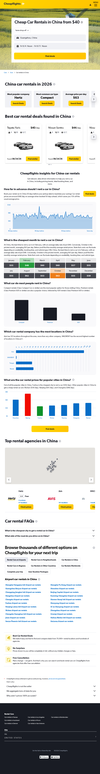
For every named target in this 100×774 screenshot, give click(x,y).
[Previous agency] (9, 480)
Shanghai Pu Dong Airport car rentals (66, 585)
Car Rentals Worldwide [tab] (70, 566)
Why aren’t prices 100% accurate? (21, 695)
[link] (18, 103)
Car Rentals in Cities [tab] (70, 560)
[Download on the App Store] (55, 757)
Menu (95, 2)
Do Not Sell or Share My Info (42, 751)
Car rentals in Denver (11, 723)
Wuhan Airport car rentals (16, 610)
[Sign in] (90, 5)
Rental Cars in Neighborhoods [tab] (43, 560)
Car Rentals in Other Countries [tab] (43, 566)
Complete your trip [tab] (15, 572)
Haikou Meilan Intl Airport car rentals (66, 618)
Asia (11, 72)
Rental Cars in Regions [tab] (16, 566)
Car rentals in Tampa (11, 717)
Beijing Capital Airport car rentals (65, 592)
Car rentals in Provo (34, 720)
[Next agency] (91, 480)
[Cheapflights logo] (12, 4)
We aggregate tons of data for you (21, 691)
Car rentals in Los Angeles (36, 717)
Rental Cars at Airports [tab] (16, 560)
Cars (5, 72)
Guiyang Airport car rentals (62, 621)
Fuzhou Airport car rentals (16, 603)
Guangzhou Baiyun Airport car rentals (21, 588)
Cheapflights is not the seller (19, 686)
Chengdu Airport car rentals (17, 599)
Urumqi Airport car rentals (61, 614)
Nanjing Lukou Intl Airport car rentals (20, 607)
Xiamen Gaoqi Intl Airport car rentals (66, 599)
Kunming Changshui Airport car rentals (67, 596)
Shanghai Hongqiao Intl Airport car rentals (23, 585)
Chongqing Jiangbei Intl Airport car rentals (23, 592)
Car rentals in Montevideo (59, 717)
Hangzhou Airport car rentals (17, 596)
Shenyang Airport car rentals (62, 603)
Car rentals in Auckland (11, 720)
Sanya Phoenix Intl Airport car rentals (20, 621)
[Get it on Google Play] (44, 757)
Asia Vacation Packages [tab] (38, 572)
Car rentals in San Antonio (36, 723)
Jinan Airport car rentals (15, 618)
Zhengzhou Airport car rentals (63, 610)
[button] (82, 22)
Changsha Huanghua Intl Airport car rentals (23, 614)
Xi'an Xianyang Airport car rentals (65, 607)
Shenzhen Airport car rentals (62, 588)
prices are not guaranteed (57, 679)
